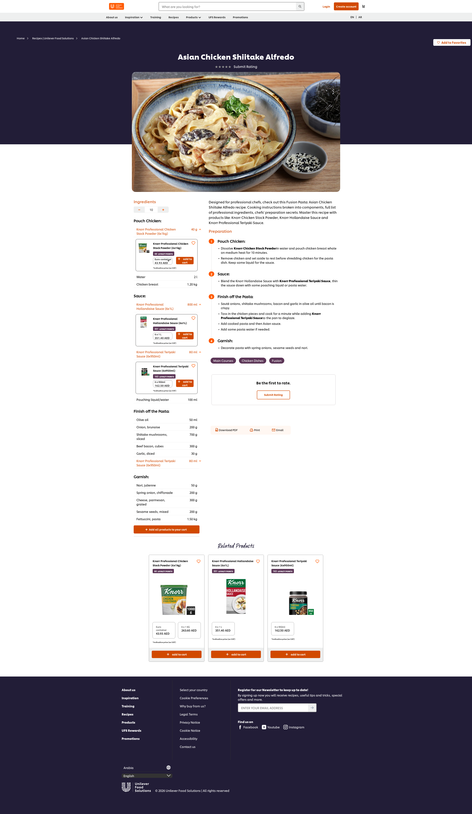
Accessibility (188, 738)
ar (360, 17)
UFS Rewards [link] (217, 17)
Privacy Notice (190, 722)
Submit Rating (273, 394)
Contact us (187, 746)
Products (128, 722)
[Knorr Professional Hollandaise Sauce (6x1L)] (143, 322)
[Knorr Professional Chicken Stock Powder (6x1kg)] (143, 247)
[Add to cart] (363, 6)
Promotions (131, 738)
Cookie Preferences (194, 698)
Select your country (193, 690)
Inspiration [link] (132, 17)
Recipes (127, 714)
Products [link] (192, 17)
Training (128, 706)
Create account (346, 6)
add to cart (187, 260)
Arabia (128, 767)
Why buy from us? (193, 706)
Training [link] (155, 17)
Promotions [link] (240, 17)
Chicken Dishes (252, 360)
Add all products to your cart (167, 529)
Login (326, 6)
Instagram (296, 727)
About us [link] (112, 17)
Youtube (273, 727)
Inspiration (130, 698)
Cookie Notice (190, 730)
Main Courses (223, 360)
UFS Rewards (131, 730)
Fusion (277, 360)
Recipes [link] (174, 17)
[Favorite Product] (193, 243)
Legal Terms (189, 714)
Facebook (250, 727)
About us (128, 690)
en (352, 17)
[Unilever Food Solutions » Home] (116, 6)
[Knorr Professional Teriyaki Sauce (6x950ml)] (143, 370)
